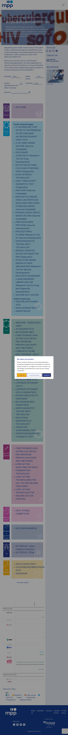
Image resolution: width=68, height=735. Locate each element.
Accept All (46, 375)
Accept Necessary (34, 375)
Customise (22, 375)
